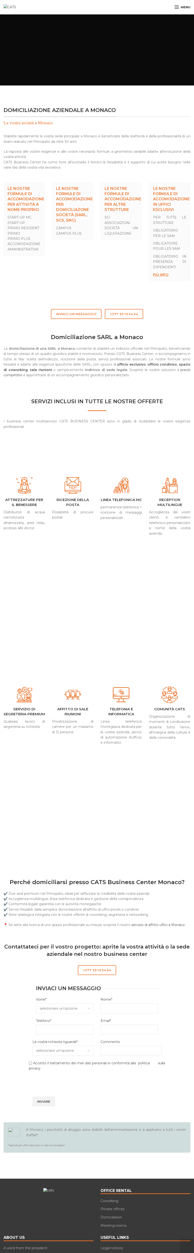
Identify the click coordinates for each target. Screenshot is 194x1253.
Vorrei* (41, 999)
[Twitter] (45, 1201)
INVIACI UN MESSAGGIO (76, 314)
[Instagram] (51, 1201)
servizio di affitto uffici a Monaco (158, 925)
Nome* (106, 999)
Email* (106, 1021)
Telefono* (43, 1021)
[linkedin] (58, 1201)
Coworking (109, 1201)
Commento (110, 1042)
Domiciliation (111, 1217)
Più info (160, 275)
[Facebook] (38, 1201)
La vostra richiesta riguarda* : (55, 1042)
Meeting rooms (113, 1225)
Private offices (112, 1209)
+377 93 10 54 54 (124, 314)
